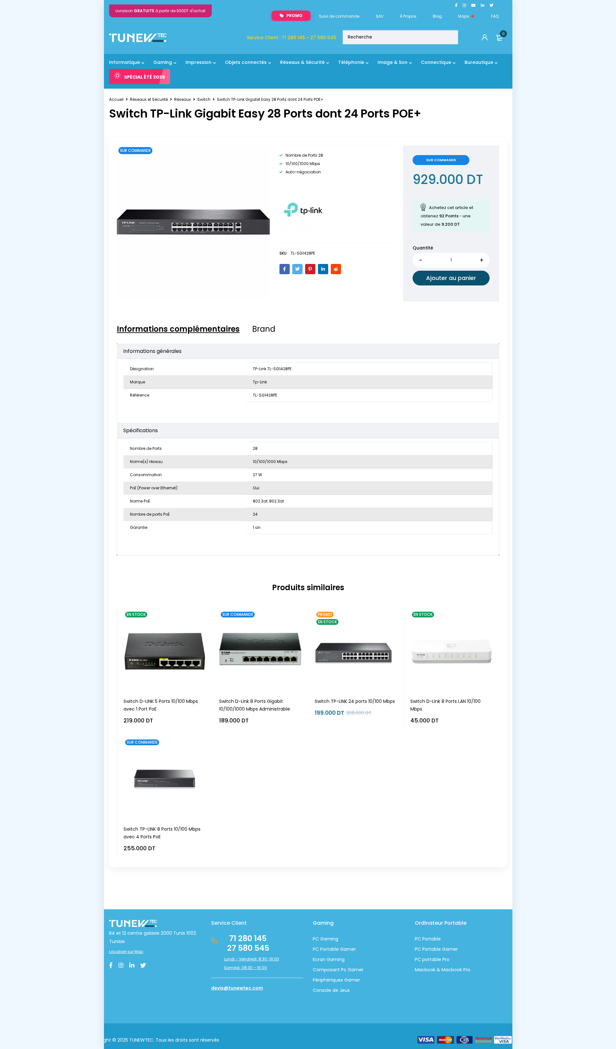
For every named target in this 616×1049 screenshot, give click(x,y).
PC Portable (428, 939)
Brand (263, 329)
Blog (437, 16)
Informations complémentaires (178, 329)
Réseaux (182, 99)
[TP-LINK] (303, 210)
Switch (203, 99)
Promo (295, 15)
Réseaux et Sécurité (149, 99)
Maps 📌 (466, 16)
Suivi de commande (339, 16)
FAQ (495, 16)
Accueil (116, 99)
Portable (431, 949)
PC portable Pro (432, 959)
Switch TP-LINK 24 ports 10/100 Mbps (355, 701)
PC (418, 949)
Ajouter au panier (451, 278)
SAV (379, 16)
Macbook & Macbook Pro (442, 969)
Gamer (449, 949)
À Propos (408, 16)
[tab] (178, 329)
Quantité (423, 248)
